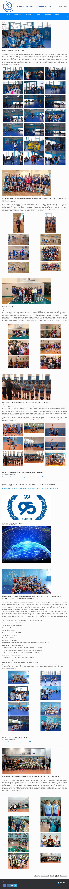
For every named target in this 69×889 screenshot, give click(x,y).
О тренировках (17, 14)
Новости (38, 14)
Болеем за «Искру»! (8, 306)
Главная (8, 14)
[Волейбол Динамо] (8, 6)
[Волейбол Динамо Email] (15, 885)
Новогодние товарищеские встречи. (13, 50)
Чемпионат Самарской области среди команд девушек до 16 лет (22, 473)
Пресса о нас (48, 14)
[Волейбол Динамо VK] (12, 885)
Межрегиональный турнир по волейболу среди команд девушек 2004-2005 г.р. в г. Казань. (30, 776)
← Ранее (35, 875)
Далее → (64, 875)
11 (50, 875)
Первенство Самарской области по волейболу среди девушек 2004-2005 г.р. (26, 402)
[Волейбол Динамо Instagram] (8, 885)
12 (53, 875)
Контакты (32, 18)
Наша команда (29, 14)
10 (48, 875)
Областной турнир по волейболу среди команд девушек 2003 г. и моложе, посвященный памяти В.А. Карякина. (34, 199)
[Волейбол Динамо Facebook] (4, 885)
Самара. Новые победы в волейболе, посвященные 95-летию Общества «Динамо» (28, 484)
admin (14, 51)
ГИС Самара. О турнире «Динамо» (13, 523)
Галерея (57, 14)
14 (58, 875)
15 (60, 875)
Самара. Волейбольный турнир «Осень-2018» (16, 738)
